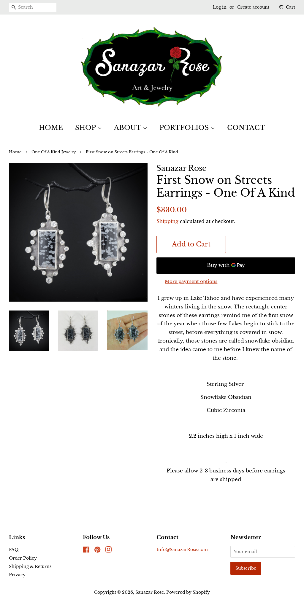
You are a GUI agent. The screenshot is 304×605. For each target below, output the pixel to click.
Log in (220, 7)
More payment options (191, 281)
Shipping (167, 221)
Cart (290, 7)
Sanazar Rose (149, 592)
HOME (51, 128)
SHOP (86, 128)
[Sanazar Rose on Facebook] (86, 550)
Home (15, 152)
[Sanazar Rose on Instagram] (108, 550)
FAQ (13, 549)
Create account (253, 7)
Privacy (17, 574)
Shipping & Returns (30, 566)
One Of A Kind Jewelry (53, 152)
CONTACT (246, 128)
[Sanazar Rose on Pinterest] (97, 550)
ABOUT (128, 128)
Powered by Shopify (188, 592)
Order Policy (23, 558)
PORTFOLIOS (184, 128)
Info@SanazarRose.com (182, 549)
